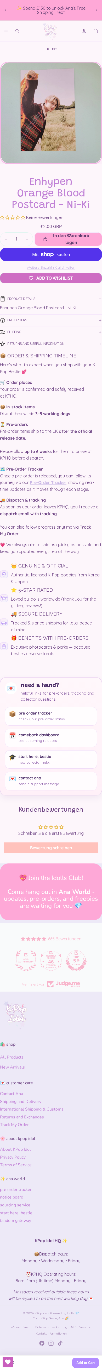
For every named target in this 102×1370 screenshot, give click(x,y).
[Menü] (6, 31)
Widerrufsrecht (21, 1327)
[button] (13, 217)
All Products (12, 1057)
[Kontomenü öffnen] (84, 31)
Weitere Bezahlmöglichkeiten (51, 267)
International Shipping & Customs (32, 1109)
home (51, 48)
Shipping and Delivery (20, 1102)
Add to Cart (85, 1363)
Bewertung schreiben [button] (51, 847)
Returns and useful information (35, 344)
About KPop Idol (15, 1149)
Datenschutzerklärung (51, 1327)
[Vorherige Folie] (6, 10)
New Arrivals (12, 1067)
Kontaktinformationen (51, 1333)
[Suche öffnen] (17, 31)
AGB (73, 1327)
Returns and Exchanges (22, 1117)
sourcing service (15, 1205)
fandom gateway (15, 1220)
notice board (11, 1197)
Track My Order (14, 1125)
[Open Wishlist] (8, 1362)
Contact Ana (11, 1094)
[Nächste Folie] (96, 10)
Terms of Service (16, 1165)
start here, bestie (16, 1213)
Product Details (21, 299)
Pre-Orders (17, 320)
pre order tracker (16, 1189)
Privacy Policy (13, 1157)
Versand (85, 1327)
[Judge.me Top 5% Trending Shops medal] (76, 960)
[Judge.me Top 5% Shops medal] (51, 960)
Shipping (14, 332)
